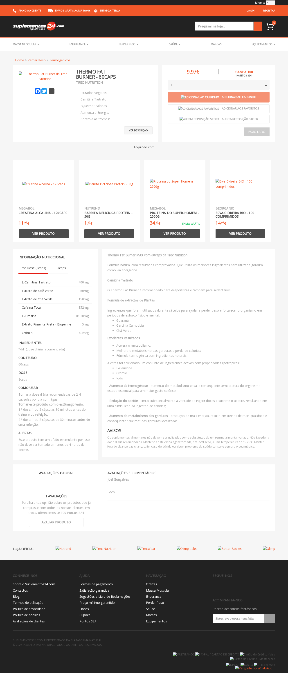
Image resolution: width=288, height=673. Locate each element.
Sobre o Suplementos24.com (34, 584)
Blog (16, 596)
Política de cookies (26, 615)
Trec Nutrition (89, 82)
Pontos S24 (87, 621)
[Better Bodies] (230, 548)
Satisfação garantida (94, 590)
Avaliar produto (56, 522)
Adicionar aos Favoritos (240, 108)
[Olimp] (269, 548)
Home (19, 60)
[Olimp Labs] (187, 548)
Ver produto (43, 233)
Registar (269, 10)
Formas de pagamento (96, 584)
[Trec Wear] (146, 548)
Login (250, 10)
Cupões (84, 615)
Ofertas (151, 584)
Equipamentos (262, 44)
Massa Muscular (25, 44)
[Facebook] (215, 587)
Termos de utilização (28, 602)
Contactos (20, 590)
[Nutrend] (63, 548)
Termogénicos (59, 60)
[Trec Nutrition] (104, 548)
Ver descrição (138, 130)
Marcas (216, 44)
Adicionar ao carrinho (239, 97)
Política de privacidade (29, 609)
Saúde (173, 44)
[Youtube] (234, 587)
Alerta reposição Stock (240, 119)
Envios (84, 609)
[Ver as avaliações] (145, 71)
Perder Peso (127, 44)
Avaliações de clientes (29, 621)
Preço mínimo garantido (97, 602)
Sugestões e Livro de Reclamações (104, 596)
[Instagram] (224, 587)
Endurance (78, 44)
